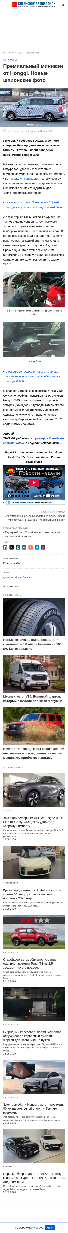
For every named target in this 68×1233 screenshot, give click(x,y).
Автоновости (33, 53)
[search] (63, 5)
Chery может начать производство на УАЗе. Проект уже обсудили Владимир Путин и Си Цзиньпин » (35, 517)
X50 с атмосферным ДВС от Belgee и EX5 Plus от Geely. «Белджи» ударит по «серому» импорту (34, 822)
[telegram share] (37, 547)
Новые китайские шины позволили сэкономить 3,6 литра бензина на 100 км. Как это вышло (32, 644)
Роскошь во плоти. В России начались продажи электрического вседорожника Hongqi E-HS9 (33, 376)
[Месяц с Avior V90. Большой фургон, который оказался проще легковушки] (34, 674)
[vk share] (24, 547)
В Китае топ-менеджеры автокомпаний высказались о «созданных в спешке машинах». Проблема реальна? (33, 753)
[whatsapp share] (18, 547)
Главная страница (12, 53)
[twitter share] (11, 547)
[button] (34, 289)
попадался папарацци (23, 178)
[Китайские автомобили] (34, 4)
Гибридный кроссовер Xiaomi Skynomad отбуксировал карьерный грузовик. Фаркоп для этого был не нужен (32, 1036)
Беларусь (8, 811)
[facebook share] (5, 547)
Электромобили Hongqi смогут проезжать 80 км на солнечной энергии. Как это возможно (33, 1108)
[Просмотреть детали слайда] (35, 503)
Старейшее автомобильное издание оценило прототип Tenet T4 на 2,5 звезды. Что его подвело (29, 963)
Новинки (8, 1166)
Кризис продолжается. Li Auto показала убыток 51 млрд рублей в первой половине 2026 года (32, 894)
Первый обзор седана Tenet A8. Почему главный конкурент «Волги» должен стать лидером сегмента (34, 1178)
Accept (50, 1228)
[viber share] (43, 547)
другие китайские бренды (17, 577)
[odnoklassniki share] (30, 547)
